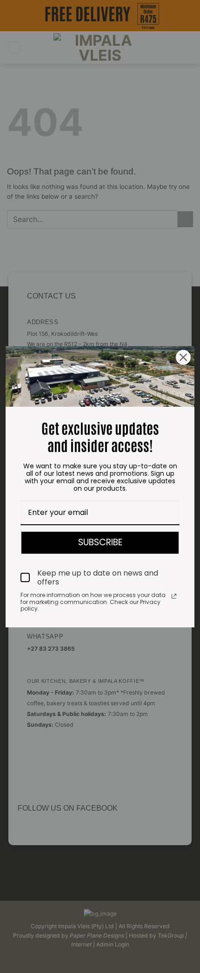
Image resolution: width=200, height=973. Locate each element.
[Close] (183, 357)
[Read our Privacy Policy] (174, 596)
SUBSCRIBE (100, 542)
